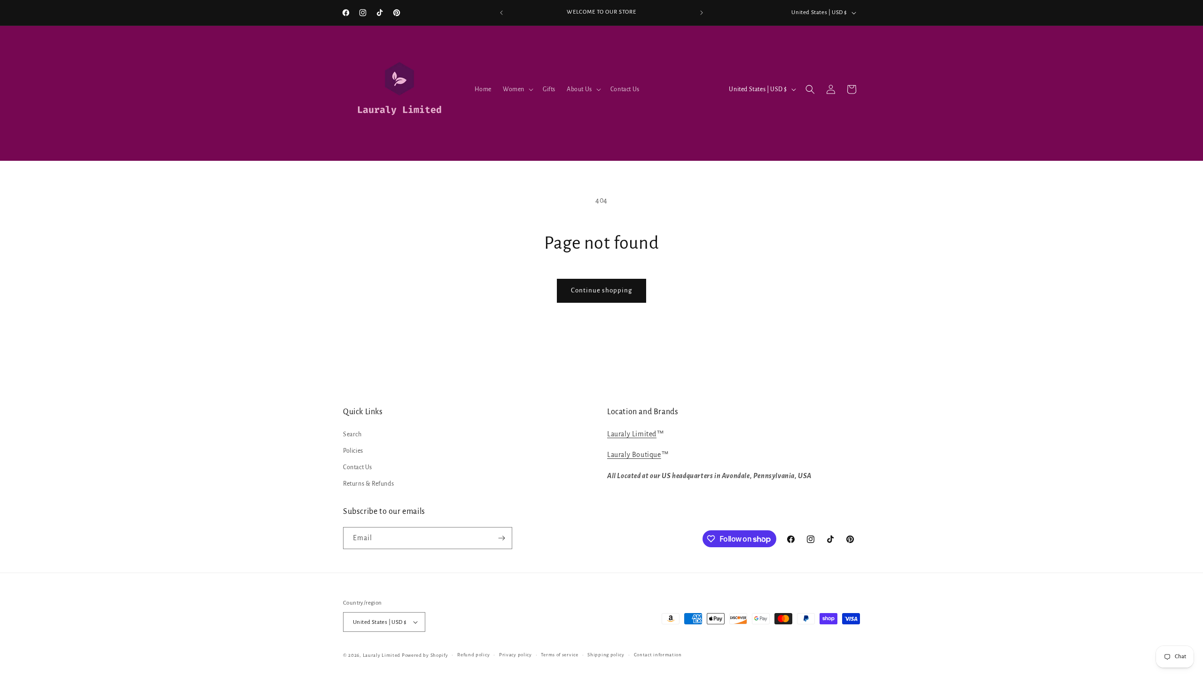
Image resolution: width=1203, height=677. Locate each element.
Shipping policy (606, 654)
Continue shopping (601, 290)
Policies (353, 451)
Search (352, 434)
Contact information (658, 654)
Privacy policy (515, 654)
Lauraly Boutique (634, 454)
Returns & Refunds (368, 483)
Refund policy (473, 654)
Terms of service (559, 654)
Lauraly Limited (631, 434)
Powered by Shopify (425, 655)
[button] (517, 89)
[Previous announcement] (501, 13)
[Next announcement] (701, 13)
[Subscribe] (501, 538)
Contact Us (357, 467)
